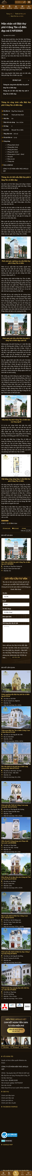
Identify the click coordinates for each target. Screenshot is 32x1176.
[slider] (4, 520)
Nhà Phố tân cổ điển (17, 16)
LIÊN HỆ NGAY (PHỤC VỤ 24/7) (16, 1030)
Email (4, 601)
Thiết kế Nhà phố (20, 14)
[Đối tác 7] (12, 1005)
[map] (16, 1157)
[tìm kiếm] (24, 2)
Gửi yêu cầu (16, 657)
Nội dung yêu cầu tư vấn (10, 623)
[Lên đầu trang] (29, 1167)
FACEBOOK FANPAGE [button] (10, 1107)
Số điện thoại (7, 609)
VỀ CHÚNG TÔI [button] (8, 1056)
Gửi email (16, 528)
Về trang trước (6, 528)
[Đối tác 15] (27, 1006)
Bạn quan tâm (7, 616)
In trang (24, 528)
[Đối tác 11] (19, 1005)
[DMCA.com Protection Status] (6, 1140)
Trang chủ (9, 14)
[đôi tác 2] (4, 1006)
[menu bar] (29, 2)
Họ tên (5, 593)
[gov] (9, 1135)
